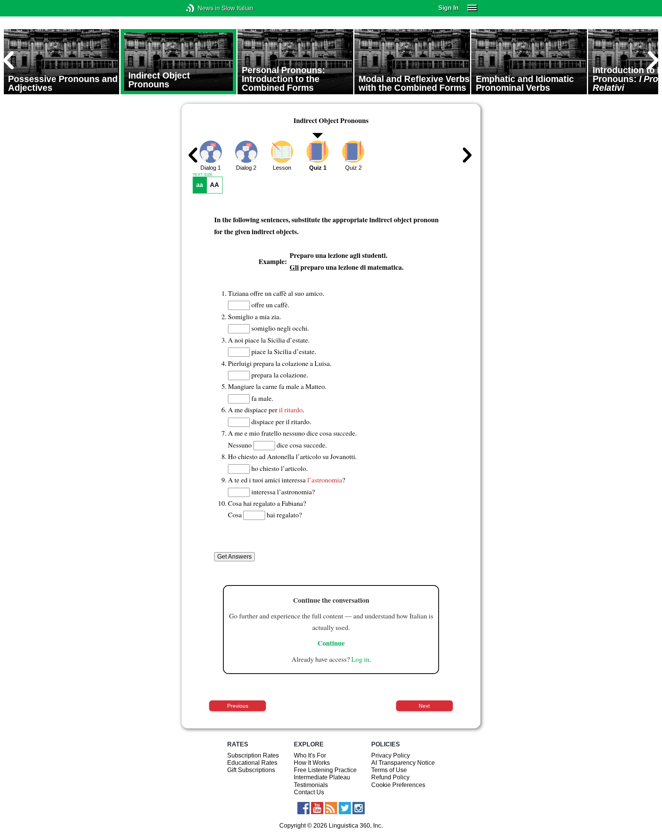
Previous (237, 706)
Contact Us (309, 792)
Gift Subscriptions (251, 770)
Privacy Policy (390, 755)
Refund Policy (390, 777)
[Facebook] (303, 808)
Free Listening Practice (325, 770)
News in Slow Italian (202, 8)
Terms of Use (389, 770)
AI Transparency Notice (403, 762)
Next (424, 706)
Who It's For (310, 755)
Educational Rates (252, 762)
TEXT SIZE (203, 175)
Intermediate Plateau (322, 777)
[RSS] (331, 808)
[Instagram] (358, 808)
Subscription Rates (253, 755)
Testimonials (311, 785)
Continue (331, 643)
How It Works (312, 762)
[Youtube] (317, 808)
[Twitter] (345, 808)
